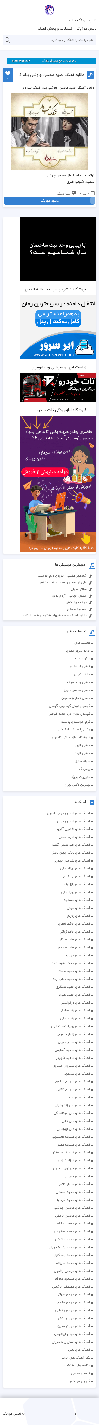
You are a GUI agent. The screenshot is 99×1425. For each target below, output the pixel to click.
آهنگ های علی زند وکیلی (72, 1105)
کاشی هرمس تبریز (77, 690)
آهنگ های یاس (79, 1349)
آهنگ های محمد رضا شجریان (69, 1247)
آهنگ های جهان (78, 908)
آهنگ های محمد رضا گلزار (72, 1255)
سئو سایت (82, 658)
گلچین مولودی (80, 1381)
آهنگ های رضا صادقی (74, 1010)
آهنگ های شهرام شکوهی (71, 1081)
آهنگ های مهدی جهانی (73, 1294)
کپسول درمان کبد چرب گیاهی (69, 706)
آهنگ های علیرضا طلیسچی (71, 1136)
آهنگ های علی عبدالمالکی (72, 1113)
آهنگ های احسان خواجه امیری (68, 813)
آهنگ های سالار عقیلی (74, 1042)
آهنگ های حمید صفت (74, 971)
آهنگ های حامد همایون (73, 947)
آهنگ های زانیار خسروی (73, 1034)
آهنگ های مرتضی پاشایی (72, 1271)
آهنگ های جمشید (77, 900)
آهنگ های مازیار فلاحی (73, 1184)
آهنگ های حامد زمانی (74, 931)
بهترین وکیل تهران (77, 784)
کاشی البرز (82, 745)
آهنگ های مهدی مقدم (73, 1302)
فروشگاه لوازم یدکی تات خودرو (61, 409)
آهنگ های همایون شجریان (71, 1342)
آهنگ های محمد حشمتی (72, 1239)
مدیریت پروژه (80, 777)
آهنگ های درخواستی (75, 1002)
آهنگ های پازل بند (77, 884)
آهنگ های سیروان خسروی (71, 1065)
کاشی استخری (80, 666)
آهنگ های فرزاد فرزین (74, 1160)
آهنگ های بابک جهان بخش (70, 852)
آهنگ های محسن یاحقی (72, 1215)
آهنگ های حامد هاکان (74, 939)
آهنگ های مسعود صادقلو (72, 1278)
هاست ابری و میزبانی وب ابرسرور (59, 367)
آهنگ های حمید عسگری (73, 987)
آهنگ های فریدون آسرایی (71, 1168)
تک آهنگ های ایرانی (75, 1357)
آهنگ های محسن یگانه (73, 1223)
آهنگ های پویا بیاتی (75, 892)
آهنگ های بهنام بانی (75, 868)
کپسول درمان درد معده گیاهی (69, 713)
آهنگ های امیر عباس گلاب (71, 845)
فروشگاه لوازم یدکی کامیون (71, 737)
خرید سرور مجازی (78, 650)
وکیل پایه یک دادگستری (73, 729)
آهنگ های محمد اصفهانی (72, 1231)
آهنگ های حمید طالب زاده (71, 979)
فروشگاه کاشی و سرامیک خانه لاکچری (55, 289)
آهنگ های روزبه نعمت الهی (70, 1026)
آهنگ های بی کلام (76, 876)
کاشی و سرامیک (78, 682)
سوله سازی (82, 761)
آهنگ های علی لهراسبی (73, 1129)
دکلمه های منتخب (77, 1365)
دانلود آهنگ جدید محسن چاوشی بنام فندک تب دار (50, 75)
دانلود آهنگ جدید (82, 20)
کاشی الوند (82, 753)
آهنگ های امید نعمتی (74, 837)
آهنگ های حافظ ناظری (74, 923)
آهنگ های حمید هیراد (74, 994)
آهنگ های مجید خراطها (73, 1200)
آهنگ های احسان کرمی (73, 821)
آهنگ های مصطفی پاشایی (71, 1286)
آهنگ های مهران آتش (74, 1318)
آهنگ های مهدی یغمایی (72, 1310)
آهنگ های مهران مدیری (73, 1326)
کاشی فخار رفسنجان (75, 698)
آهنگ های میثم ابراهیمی (72, 1334)
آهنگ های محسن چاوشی (72, 1207)
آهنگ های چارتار (78, 916)
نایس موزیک (87, 28)
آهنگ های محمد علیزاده (73, 1263)
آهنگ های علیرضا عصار (74, 1144)
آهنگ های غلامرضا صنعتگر (71, 1152)
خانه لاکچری (82, 674)
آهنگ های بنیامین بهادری (72, 860)
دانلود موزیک (50, 200)
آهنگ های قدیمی (77, 1176)
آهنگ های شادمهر (77, 1073)
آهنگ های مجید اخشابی (73, 1192)
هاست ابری (82, 642)
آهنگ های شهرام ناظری (73, 1089)
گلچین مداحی (80, 1373)
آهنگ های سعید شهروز (73, 1058)
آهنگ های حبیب (78, 955)
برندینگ (84, 769)
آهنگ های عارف (78, 1097)
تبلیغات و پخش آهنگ (55, 28)
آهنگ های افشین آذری (73, 829)
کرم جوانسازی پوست (75, 721)
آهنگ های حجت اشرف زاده (71, 963)
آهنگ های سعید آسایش (72, 1050)
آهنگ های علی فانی (75, 1121)
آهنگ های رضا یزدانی (75, 1018)
